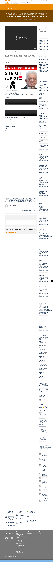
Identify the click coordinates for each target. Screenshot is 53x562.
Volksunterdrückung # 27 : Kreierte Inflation (43, 173)
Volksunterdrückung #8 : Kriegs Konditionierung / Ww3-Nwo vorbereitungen (43, 327)
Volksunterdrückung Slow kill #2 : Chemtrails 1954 (43, 335)
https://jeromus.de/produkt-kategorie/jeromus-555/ (15, 121)
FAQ (31, 0)
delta (46, 421)
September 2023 (42, 352)
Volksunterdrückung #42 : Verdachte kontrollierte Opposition (43, 282)
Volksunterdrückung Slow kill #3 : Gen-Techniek (43, 338)
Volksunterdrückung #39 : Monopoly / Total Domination (43, 267)
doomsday (41, 422)
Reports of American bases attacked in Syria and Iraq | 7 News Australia (45, 460)
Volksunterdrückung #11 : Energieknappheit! (43, 199)
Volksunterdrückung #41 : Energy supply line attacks (43, 278)
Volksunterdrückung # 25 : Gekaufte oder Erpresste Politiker (43, 165)
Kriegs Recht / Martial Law (43, 128)
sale (32, 533)
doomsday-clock (13, 8)
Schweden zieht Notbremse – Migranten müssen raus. (45, 474)
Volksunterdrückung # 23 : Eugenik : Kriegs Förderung (43, 157)
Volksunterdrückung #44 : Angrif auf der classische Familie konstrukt (43, 290)
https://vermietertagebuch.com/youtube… (13, 94)
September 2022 (42, 368)
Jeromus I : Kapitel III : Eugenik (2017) (14, 122)
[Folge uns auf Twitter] (8, 540)
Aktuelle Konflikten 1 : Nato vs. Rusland (43, 41)
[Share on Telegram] (25, 194)
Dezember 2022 (42, 364)
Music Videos (44, 5)
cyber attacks (42, 104)
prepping (41, 438)
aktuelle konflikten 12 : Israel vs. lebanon (43, 53)
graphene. (43, 428)
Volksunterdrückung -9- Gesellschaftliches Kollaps (43, 150)
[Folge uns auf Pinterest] (11, 540)
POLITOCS (41, 136)
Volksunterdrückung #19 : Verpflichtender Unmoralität (17, 14)
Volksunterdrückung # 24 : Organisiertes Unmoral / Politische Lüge (43, 161)
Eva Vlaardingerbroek (43, 109)
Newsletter (7, 8)
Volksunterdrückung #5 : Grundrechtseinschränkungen (35, 14)
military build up (42, 431)
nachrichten (34, 201)
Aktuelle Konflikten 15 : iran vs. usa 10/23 (43, 62)
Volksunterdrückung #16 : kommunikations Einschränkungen (43, 217)
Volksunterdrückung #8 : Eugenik (43, 322)
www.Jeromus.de (42, 446)
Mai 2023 (40, 357)
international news (43, 430)
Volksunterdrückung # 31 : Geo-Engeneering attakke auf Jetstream (43, 187)
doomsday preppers (43, 423)
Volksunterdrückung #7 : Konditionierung (43, 319)
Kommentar (44, 471)
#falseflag (41, 39)
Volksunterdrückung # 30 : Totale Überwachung (22, 13)
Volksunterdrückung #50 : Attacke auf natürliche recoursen (43, 313)
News (26, 0)
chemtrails (41, 420)
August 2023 (41, 353)
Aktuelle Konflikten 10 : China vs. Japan (43, 44)
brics (40, 97)
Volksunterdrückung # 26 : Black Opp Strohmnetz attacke (43, 169)
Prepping (29, 5)
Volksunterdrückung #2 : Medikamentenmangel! (43, 232)
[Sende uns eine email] (10, 540)
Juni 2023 (41, 356)
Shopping (21, 5)
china (45, 420)
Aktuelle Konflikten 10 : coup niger (43, 46)
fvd (40, 428)
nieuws (16, 202)
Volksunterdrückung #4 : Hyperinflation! (43, 270)
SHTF (40, 141)
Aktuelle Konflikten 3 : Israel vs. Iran (43, 68)
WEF (40, 341)
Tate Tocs (39, 5)
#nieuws (43, 415)
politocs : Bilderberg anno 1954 (44, 478)
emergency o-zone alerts (43, 106)
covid (44, 421)
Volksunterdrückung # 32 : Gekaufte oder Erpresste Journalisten (43, 192)
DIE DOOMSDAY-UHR (10, 126)
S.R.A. (40, 140)
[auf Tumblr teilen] (23, 194)
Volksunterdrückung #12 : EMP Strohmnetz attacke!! (43, 203)
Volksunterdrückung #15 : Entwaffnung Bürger (43, 214)
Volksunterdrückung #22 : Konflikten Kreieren (43, 239)
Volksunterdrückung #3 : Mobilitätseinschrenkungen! (45, 242)
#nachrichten (45, 414)
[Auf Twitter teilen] (17, 194)
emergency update (43, 108)
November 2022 (42, 365)
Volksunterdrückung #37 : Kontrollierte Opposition (43, 260)
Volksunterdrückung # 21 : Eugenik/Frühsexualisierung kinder (45, 154)
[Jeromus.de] (7, 2)
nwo (18, 202)
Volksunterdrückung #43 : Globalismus (43, 286)
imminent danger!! (43, 125)
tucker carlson (42, 440)
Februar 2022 (41, 377)
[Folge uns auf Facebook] (5, 540)
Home (18, 5)
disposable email (42, 383)
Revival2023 (7, 5)
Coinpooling (25, 5)
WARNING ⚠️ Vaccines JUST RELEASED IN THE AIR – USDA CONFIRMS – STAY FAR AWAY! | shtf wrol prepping (45, 496)
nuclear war (45, 436)
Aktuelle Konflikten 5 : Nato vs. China (43, 74)
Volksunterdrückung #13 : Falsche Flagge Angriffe (43, 206)
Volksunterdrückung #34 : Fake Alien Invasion (43, 249)
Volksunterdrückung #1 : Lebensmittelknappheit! (44, 196)
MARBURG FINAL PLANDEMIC (27, 201)
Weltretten (41, 342)
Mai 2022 (40, 373)
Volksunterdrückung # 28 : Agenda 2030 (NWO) (43, 177)
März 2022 (41, 376)
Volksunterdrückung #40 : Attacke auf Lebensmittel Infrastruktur (43, 274)
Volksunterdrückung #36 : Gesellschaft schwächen (43, 256)
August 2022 (41, 369)
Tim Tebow (11, 5)
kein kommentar (42, 126)
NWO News (41, 133)
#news (41, 415)
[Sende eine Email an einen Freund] (19, 194)
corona (41, 421)
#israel (41, 414)
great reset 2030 (42, 122)
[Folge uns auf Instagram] (7, 540)
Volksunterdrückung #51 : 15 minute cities (43, 316)
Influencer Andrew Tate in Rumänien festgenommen (43, 391)
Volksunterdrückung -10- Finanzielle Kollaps (43, 146)
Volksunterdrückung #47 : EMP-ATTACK (43, 300)
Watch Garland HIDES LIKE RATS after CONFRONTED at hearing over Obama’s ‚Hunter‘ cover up (29, 211)
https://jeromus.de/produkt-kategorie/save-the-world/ (16, 117)
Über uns (23, 0)
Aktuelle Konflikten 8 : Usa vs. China (43, 88)
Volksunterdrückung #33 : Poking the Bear (43, 245)
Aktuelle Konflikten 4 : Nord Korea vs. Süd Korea (43, 71)
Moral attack (42, 130)
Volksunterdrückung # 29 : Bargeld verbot (43, 180)
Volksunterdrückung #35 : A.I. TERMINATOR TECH (43, 252)
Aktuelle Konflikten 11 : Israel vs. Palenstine (43, 50)
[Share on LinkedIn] (22, 194)
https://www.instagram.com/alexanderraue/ (14, 95)
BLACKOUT (41, 93)
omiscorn (43, 437)
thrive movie (9, 119)
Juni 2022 (41, 372)
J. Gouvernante (32, 19)
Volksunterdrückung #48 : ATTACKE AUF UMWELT (43, 304)
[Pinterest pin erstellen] (20, 194)
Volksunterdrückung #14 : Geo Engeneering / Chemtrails (43, 210)
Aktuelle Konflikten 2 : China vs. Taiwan (43, 65)
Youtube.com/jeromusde (44, 448)
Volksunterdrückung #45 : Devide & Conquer (43, 294)
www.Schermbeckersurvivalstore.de (46, 447)
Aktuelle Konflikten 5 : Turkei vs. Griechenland (43, 78)
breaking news (20, 201)
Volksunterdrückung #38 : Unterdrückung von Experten (43, 263)
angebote (29, 533)
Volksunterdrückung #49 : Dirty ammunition (43, 307)
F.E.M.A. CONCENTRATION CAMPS (43, 116)
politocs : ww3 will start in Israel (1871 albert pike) (45, 490)
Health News (41, 406)
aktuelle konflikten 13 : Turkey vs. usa (43, 56)
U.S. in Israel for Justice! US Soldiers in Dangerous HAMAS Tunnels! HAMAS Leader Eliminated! (43, 386)
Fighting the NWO (42, 118)
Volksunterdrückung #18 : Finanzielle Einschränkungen (43, 225)
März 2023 (41, 360)
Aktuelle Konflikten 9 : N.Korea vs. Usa (43, 91)
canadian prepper (42, 419)
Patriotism (41, 134)
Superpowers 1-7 (42, 142)
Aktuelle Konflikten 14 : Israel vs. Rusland (43, 59)
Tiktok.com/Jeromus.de (43, 439)
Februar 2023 (41, 361)
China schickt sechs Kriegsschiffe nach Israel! (44, 486)
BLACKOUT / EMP (42, 94)
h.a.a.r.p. (41, 429)
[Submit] (18, 3)
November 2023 (42, 349)
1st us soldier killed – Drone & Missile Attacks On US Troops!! (45, 501)
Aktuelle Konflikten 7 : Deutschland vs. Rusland (43, 84)
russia (44, 438)
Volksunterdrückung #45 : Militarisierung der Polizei (43, 297)
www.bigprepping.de (43, 445)
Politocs (35, 5)
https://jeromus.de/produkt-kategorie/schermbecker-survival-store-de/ (19, 124)
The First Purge (42, 144)
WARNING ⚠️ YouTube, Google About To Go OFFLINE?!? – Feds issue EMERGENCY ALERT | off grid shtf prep (43, 409)
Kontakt (28, 0)
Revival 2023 (41, 138)
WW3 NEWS (41, 345)
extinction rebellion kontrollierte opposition (43, 113)
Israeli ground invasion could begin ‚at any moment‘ (43, 403)
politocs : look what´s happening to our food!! (45, 455)
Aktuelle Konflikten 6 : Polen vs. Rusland (43, 81)
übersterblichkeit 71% (23, 202)
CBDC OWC (41, 98)
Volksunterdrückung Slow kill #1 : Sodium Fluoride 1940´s (43, 331)
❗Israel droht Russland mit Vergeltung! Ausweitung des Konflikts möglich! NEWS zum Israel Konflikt (43, 398)
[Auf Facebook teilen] (16, 194)
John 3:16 (14, 5)
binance (40, 389)
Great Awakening (42, 121)
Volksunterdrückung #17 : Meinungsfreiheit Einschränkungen (16, 199)
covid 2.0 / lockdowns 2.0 (43, 102)
